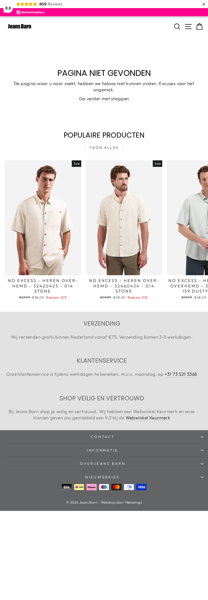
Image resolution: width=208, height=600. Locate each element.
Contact (103, 436)
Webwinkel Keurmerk (148, 417)
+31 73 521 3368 (181, 374)
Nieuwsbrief (102, 477)
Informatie (103, 450)
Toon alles (104, 147)
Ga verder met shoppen (104, 98)
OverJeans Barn (102, 463)
